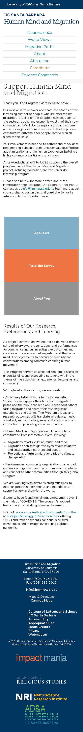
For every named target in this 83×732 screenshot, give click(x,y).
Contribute (40, 68)
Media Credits (39, 627)
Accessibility (38, 619)
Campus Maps (41, 600)
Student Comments (40, 75)
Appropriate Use (41, 623)
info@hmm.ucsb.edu (36, 188)
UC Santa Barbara (42, 615)
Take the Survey (41, 266)
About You (39, 61)
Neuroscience (39, 32)
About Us (41, 233)
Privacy (33, 631)
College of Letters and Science (52, 611)
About (40, 54)
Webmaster (37, 634)
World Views (40, 39)
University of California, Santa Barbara (33, 4)
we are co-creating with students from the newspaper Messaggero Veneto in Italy (39, 514)
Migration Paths (39, 47)
